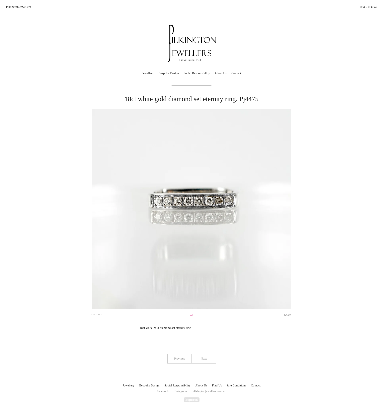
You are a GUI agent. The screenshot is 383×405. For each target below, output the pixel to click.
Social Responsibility (197, 73)
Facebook (163, 391)
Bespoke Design (169, 73)
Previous (179, 358)
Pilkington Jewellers (18, 6)
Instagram (181, 391)
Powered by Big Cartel (191, 399)
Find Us (217, 385)
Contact (236, 73)
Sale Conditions (236, 385)
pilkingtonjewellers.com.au (209, 391)
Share (287, 314)
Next (204, 358)
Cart (368, 7)
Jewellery (148, 73)
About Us (221, 73)
